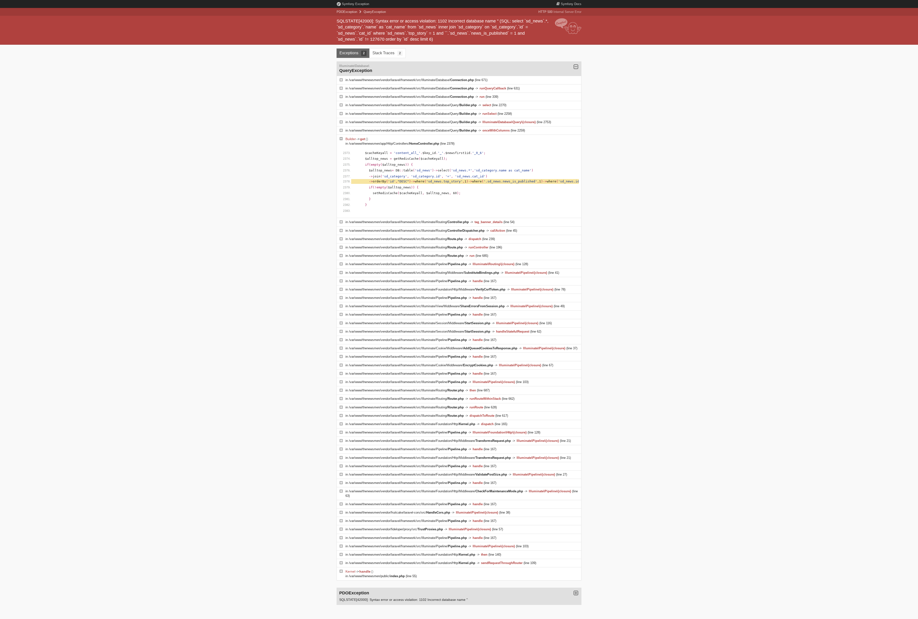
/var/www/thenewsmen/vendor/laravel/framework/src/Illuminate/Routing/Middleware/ (424, 272)
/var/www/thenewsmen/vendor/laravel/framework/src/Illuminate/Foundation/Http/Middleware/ (427, 289)
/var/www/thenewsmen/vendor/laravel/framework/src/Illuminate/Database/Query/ (413, 105)
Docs (571, 4)
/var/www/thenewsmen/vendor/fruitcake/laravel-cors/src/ (399, 512)
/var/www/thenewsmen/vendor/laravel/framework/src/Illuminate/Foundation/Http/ (412, 424)
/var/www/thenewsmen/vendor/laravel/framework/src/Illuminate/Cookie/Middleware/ (433, 348)
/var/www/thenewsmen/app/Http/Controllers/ (394, 143)
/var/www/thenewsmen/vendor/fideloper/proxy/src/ (396, 529)
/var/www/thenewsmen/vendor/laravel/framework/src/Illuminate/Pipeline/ (408, 264)
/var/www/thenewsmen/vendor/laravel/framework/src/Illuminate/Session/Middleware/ (419, 323)
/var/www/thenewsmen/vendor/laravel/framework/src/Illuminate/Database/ (411, 80)
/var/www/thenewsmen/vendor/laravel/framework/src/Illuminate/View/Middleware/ (427, 306)
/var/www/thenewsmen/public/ (377, 576)
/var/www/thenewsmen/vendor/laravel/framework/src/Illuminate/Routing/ (409, 222)
